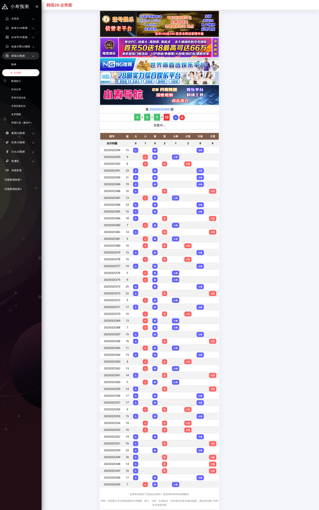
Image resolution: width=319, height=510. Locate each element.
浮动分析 (16, 89)
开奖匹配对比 (18, 105)
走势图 (17, 72)
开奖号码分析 (18, 97)
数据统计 (16, 81)
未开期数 (16, 114)
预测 (13, 64)
